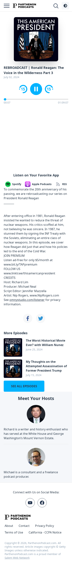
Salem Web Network (17, 557)
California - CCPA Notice (45, 532)
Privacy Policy (44, 525)
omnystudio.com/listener (27, 300)
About (9, 525)
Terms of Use (14, 532)
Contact (24, 525)
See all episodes (24, 386)
